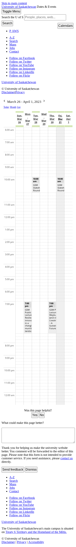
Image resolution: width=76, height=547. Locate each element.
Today (6, 107)
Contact (14, 51)
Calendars (65, 25)
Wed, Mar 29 (44, 119)
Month (13, 107)
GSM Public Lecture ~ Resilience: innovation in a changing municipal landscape (30, 320)
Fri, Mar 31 (60, 119)
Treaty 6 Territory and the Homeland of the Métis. (36, 532)
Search (7, 23)
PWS (14, 31)
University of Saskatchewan (19, 6)
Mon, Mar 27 (27, 119)
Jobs (12, 48)
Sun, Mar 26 (19, 119)
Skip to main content (14, 3)
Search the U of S (12, 17)
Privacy (20, 92)
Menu (11, 11)
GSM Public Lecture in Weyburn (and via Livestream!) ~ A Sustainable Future (55, 319)
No (42, 415)
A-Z (12, 37)
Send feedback (12, 469)
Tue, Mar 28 (35, 119)
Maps (12, 44)
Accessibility (36, 542)
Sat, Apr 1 (68, 119)
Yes (34, 415)
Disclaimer (8, 92)
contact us (66, 458)
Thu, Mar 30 (52, 119)
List (18, 107)
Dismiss (31, 469)
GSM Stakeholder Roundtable (39, 187)
